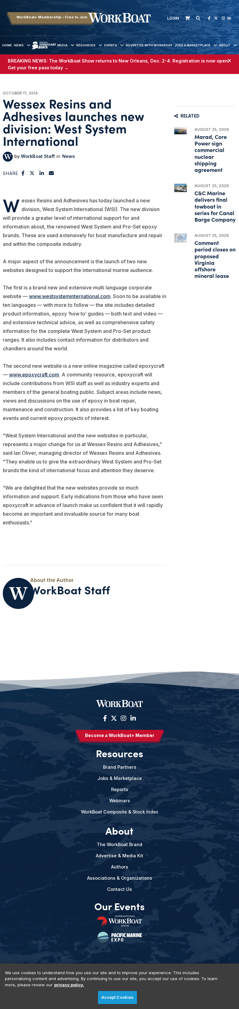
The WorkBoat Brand (119, 844)
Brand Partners (119, 767)
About (224, 45)
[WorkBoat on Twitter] (216, 18)
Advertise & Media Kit (119, 855)
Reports (119, 789)
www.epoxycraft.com (34, 374)
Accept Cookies (117, 997)
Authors (119, 866)
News (19, 45)
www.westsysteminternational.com (69, 296)
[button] (23, 173)
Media (62, 45)
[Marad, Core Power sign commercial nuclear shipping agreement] (180, 130)
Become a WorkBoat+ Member (119, 735)
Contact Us (119, 889)
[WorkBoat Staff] (8, 157)
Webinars (119, 800)
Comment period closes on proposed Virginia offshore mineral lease (215, 259)
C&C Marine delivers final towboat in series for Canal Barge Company (215, 206)
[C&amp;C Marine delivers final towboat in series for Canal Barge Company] (180, 188)
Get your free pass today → (38, 67)
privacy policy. (69, 984)
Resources (86, 45)
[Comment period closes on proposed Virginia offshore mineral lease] (180, 237)
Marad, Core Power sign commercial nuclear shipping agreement (210, 153)
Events (110, 45)
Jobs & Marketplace (192, 45)
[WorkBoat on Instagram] (223, 18)
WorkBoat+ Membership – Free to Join (51, 17)
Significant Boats (44, 50)
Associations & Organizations (119, 878)
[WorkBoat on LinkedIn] (229, 18)
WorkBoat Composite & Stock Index (119, 811)
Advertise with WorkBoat (149, 45)
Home (7, 45)
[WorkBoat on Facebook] (209, 18)
